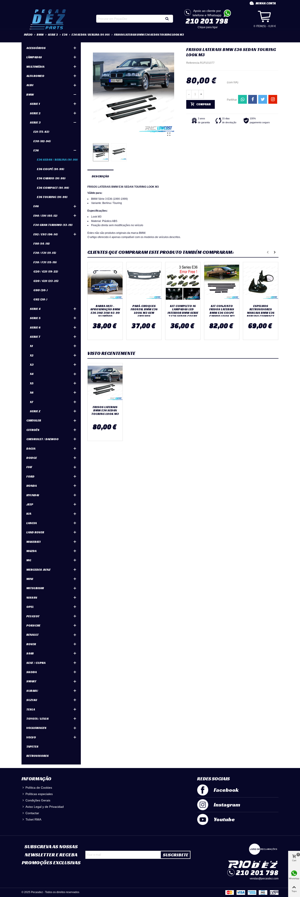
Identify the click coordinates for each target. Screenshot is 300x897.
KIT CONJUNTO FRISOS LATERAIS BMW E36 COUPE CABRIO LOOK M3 (222, 311)
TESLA (30, 709)
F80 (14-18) (41, 243)
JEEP (29, 504)
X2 (31, 355)
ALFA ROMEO (35, 76)
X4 (32, 374)
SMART (31, 681)
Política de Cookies (38, 787)
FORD (30, 476)
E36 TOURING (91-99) (52, 197)
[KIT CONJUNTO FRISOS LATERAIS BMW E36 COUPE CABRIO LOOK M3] (221, 282)
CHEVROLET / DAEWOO (42, 439)
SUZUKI (31, 700)
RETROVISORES (37, 756)
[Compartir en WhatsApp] (242, 99)
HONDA (31, 486)
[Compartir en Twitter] (262, 99)
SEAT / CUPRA (35, 663)
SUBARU (32, 691)
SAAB (30, 653)
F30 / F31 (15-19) (45, 262)
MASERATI (33, 542)
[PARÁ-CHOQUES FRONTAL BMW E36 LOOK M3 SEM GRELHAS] (144, 282)
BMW (30, 94)
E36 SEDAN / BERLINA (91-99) (57, 160)
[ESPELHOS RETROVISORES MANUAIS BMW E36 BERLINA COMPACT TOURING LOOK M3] (260, 282)
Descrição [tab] (100, 176)
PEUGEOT (33, 616)
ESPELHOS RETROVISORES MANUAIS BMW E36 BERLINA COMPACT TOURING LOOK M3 (260, 312)
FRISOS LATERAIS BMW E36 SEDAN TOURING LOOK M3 (105, 410)
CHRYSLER (33, 420)
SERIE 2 (35, 113)
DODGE (31, 458)
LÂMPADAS (34, 57)
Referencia (192, 62)
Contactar (32, 813)
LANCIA (31, 523)
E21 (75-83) (41, 132)
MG (28, 560)
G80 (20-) (40, 290)
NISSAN (31, 597)
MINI (29, 579)
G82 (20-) (40, 299)
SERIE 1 (35, 104)
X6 (31, 392)
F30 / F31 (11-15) (44, 253)
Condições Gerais (37, 800)
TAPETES (32, 746)
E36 (36, 150)
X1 (31, 346)
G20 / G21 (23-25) (46, 281)
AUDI (29, 85)
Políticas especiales (39, 794)
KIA (28, 514)
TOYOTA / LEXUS (37, 719)
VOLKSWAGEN (36, 728)
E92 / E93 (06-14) (45, 234)
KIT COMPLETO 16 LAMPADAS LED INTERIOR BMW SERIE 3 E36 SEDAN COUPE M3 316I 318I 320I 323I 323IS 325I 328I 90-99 (182, 316)
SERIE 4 (35, 309)
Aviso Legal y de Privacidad (44, 806)
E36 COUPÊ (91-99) (50, 169)
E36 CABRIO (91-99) (51, 178)
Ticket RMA (33, 819)
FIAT (29, 467)
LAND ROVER (35, 532)
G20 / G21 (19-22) (45, 271)
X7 (31, 402)
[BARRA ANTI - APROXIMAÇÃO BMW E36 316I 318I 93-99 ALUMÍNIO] (105, 282)
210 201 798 (207, 21)
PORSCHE (33, 625)
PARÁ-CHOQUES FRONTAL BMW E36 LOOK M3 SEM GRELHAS (144, 311)
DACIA (30, 448)
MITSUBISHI (35, 588)
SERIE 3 (35, 122)
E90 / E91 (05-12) (45, 216)
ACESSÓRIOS (36, 48)
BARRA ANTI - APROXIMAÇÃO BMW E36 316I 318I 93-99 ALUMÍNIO (105, 311)
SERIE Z (35, 411)
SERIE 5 (35, 318)
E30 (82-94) (42, 141)
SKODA (31, 672)
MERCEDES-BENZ (38, 570)
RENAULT (32, 635)
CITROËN (32, 430)
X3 (32, 365)
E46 (36, 206)
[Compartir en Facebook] (252, 99)
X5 (31, 383)
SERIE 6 (35, 327)
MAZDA (31, 551)
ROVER (31, 644)
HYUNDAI (32, 495)
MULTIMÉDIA (35, 67)
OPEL (30, 607)
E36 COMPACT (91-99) (53, 188)
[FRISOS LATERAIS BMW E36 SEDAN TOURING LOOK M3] (168, 134)
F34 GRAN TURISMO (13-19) (53, 225)
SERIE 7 (35, 337)
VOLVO (31, 737)
